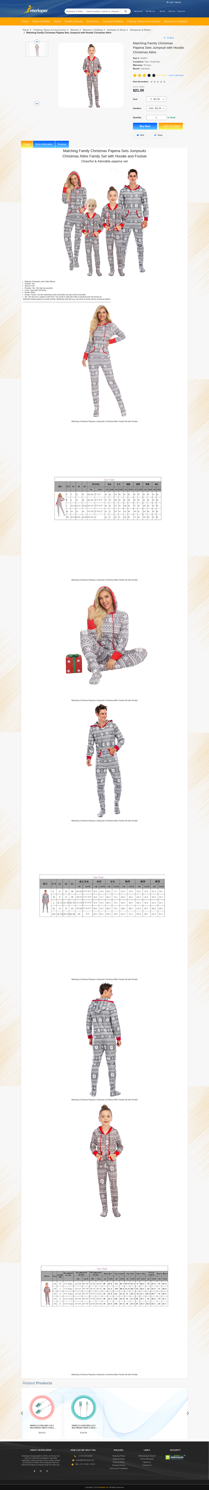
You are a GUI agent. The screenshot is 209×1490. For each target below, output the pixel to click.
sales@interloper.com (85, 1460)
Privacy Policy (119, 1462)
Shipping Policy (118, 1456)
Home (26, 30)
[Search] (126, 11)
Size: (135, 99)
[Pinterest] (47, 1471)
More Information (43, 144)
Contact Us (181, 11)
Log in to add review (176, 75)
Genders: (137, 108)
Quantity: (137, 117)
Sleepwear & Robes (74, 11)
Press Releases (147, 1459)
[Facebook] (34, 1471)
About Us (171, 11)
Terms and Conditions (119, 1468)
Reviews (62, 144)
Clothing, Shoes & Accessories (49, 30)
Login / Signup (174, 2)
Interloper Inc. (103, 1487)
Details (26, 144)
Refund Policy (119, 1459)
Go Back (170, 38)
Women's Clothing (93, 30)
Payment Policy (118, 1465)
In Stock (171, 117)
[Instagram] (40, 1471)
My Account (138, 11)
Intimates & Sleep (116, 30)
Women (75, 30)
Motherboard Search (147, 1456)
